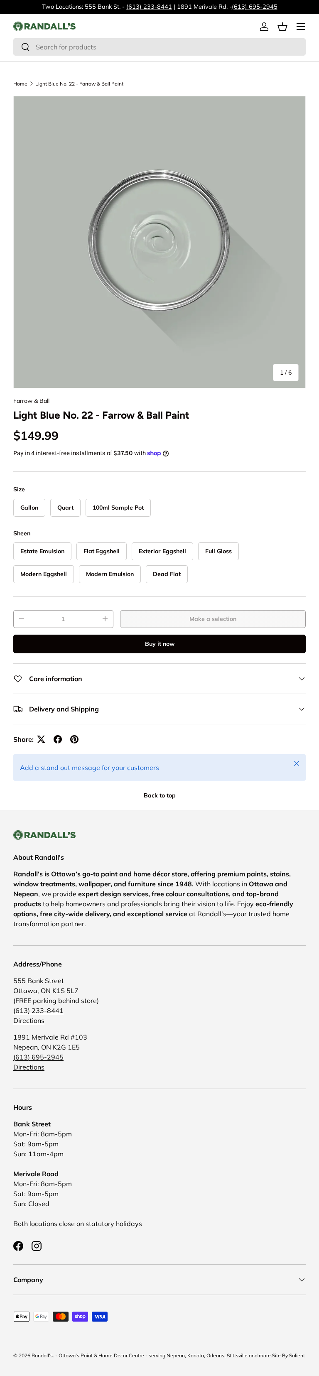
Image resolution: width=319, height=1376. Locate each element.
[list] (159, 242)
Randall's (42, 1355)
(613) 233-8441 (149, 6)
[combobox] (159, 47)
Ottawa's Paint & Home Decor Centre (101, 1355)
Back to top (160, 795)
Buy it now (159, 644)
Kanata (195, 1355)
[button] (282, 26)
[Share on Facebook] (57, 739)
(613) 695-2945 (254, 6)
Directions (28, 1020)
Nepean (176, 1355)
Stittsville (237, 1355)
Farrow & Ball (31, 401)
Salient (297, 1355)
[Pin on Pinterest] (74, 739)
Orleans (215, 1355)
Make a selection (212, 619)
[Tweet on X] (41, 739)
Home (20, 83)
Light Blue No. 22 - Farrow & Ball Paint (79, 83)
